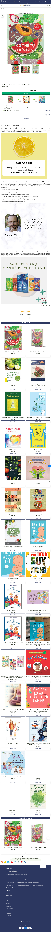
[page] (5, 11)
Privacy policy (8, 906)
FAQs (7, 897)
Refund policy (8, 915)
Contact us (8, 893)
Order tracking (9, 895)
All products (8, 83)
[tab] (22, 856)
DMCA (7, 900)
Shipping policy (9, 910)
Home (3, 83)
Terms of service (9, 908)
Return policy (8, 913)
